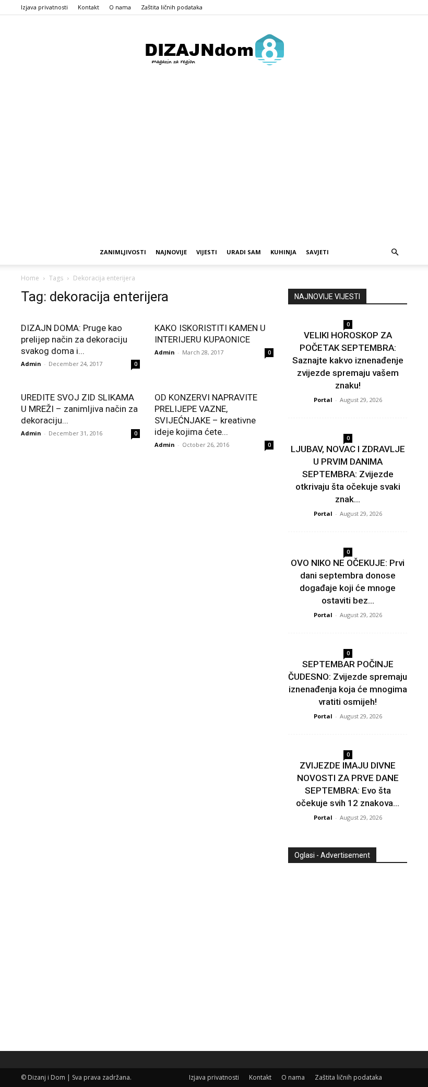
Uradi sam (244, 252)
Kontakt (88, 7)
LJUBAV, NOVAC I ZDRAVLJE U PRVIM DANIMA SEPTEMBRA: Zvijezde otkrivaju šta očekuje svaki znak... (348, 474)
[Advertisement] (214, 161)
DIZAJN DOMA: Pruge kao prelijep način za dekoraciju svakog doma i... (74, 339)
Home (30, 278)
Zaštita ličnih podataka (172, 7)
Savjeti (317, 252)
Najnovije (171, 252)
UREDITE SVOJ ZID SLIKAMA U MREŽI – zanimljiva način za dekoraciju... (79, 409)
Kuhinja (283, 252)
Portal (323, 400)
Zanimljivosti (123, 252)
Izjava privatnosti (44, 7)
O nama (120, 7)
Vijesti (206, 252)
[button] (394, 252)
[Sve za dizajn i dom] (214, 49)
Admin (31, 364)
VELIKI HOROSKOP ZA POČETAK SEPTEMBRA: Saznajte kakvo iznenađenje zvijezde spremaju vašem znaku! (347, 360)
